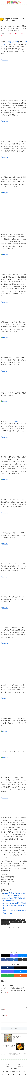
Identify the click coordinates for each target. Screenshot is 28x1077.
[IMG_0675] (14, 765)
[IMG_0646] (14, 444)
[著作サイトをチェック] (7, 967)
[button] (22, 959)
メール (4, 1015)
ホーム (7, 1064)
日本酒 (19, 919)
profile (7, 1066)
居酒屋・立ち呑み (6, 924)
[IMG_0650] (14, 345)
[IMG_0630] (14, 129)
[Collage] (14, 379)
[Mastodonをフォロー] (7, 971)
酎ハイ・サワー (6, 921)
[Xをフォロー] (20, 967)
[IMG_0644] (14, 409)
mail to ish (20, 1064)
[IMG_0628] (14, 78)
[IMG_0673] (14, 739)
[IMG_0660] (14, 520)
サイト (3, 1021)
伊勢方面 (13, 919)
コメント (4, 992)
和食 (23, 919)
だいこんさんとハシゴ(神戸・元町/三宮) (14, 903)
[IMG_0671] (14, 706)
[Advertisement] (14, 11)
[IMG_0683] (14, 805)
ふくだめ (14, 421)
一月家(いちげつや (11, 42)
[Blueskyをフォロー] (20, 971)
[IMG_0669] (14, 662)
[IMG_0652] (14, 487)
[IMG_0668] (14, 584)
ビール (8, 919)
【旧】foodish (14, 1068)
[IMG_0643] (14, 309)
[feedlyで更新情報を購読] (7, 975)
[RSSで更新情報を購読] (20, 975)
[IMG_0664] (14, 551)
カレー (20, 921)
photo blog (20, 1066)
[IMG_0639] (14, 262)
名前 (3, 1010)
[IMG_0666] (14, 615)
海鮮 (3, 919)
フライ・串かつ (14, 921)
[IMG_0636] (14, 211)
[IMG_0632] (14, 165)
